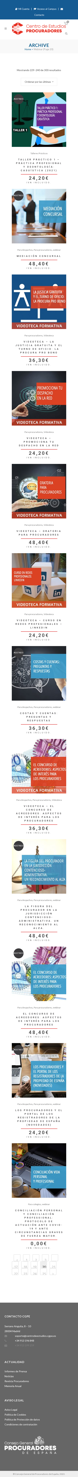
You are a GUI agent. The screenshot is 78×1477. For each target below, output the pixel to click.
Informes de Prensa (16, 1371)
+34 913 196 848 (24, 1340)
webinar (57, 249)
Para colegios (34, 1204)
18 (25, 1266)
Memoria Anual (13, 1386)
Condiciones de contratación (21, 1424)
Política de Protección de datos (22, 1419)
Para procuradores (43, 249)
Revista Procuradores (17, 1381)
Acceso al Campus (46, 8)
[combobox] (39, 82)
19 (34, 1266)
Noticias (9, 1376)
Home (28, 49)
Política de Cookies (15, 1414)
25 (44, 1273)
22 (16, 1273)
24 (34, 1273)
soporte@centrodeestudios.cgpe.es (35, 1335)
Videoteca (49, 335)
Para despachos (25, 249)
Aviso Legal (11, 1409)
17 (16, 1266)
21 (53, 1266)
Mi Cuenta (23, 8)
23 (25, 1273)
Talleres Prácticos (39, 153)
